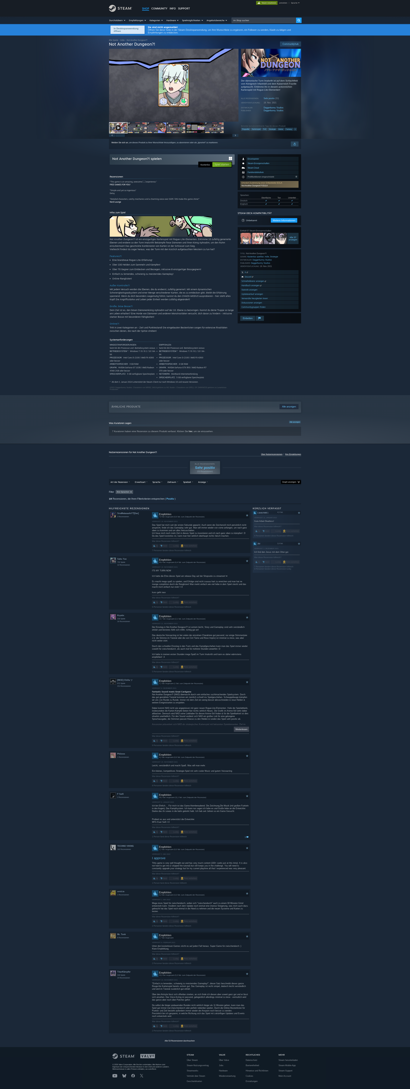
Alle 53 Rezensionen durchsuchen (180, 1041)
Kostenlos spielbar (255, 256)
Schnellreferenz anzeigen (253, 281)
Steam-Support (285, 1070)
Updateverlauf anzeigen (252, 294)
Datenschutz (251, 1060)
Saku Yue (122, 559)
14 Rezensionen (123, 978)
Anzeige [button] (202, 482)
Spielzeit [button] (187, 482)
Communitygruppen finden (254, 307)
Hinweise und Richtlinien (257, 1070)
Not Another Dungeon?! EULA (255, 186)
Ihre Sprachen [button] (123, 492)
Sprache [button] (156, 482)
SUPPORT (184, 8)
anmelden (283, 3)
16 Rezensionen (123, 621)
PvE (264, 129)
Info (173, 8)
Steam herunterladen (288, 1060)
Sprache (294, 3)
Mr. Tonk (121, 934)
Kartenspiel (256, 129)
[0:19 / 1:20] (173, 85)
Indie (122, 40)
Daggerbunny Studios (273, 107)
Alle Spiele (113, 40)
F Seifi (120, 794)
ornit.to (120, 891)
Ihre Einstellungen (293, 454)
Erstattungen (252, 1081)
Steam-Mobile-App (287, 1065)
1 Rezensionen (123, 757)
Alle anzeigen (295, 422)
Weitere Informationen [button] (284, 220)
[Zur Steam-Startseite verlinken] (120, 11)
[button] (117, 20)
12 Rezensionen (123, 565)
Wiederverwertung (227, 1076)
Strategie (272, 129)
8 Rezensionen (123, 938)
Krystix (120, 615)
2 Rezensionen (123, 517)
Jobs (221, 1065)
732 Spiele (121, 562)
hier (190, 431)
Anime (280, 129)
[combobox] (264, 20)
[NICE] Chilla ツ (125, 680)
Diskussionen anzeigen (252, 302)
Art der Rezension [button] (119, 482)
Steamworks (192, 1070)
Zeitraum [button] (171, 482)
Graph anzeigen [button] (289, 482)
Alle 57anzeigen (293, 238)
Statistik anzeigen (249, 290)
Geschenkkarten (194, 1081)
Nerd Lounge (115, 202)
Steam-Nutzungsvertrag (198, 1065)
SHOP (145, 8)
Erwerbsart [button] (140, 482)
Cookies (249, 1076)
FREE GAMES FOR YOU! (120, 184)
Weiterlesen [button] (241, 729)
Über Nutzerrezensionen (272, 454)
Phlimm (121, 754)
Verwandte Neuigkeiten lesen (255, 298)
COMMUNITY (159, 8)
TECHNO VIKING (125, 846)
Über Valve (224, 1060)
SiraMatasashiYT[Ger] (128, 513)
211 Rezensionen (124, 686)
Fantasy (289, 129)
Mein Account (285, 1076)
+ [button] (295, 129)
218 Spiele (121, 619)
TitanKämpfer (124, 972)
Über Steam (192, 1060)
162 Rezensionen (124, 849)
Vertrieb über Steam (196, 1076)
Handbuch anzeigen (251, 285)
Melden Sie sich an (119, 142)
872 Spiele (121, 683)
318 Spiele (121, 975)
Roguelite (245, 129)
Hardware (223, 1070)
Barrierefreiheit (252, 1065)
